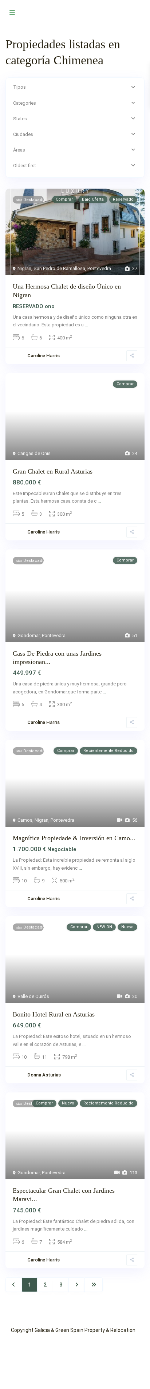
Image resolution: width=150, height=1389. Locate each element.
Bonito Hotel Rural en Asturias (54, 1014)
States (20, 118)
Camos (24, 820)
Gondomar (28, 635)
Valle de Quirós (33, 996)
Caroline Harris (43, 722)
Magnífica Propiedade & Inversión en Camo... (74, 838)
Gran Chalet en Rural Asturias (52, 471)
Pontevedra (99, 268)
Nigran (24, 268)
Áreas (19, 150)
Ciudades (23, 134)
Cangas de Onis (34, 453)
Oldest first (24, 165)
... (86, 324)
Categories (24, 103)
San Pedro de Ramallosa (59, 268)
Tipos (19, 87)
